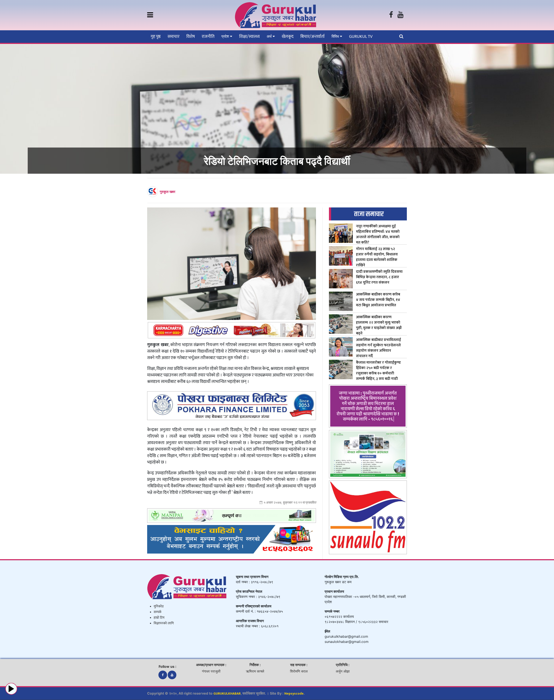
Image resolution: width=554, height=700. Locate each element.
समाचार (173, 36)
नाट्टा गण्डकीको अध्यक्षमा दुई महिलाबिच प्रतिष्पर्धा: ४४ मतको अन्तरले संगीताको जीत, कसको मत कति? (377, 234)
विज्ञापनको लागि (164, 623)
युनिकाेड (159, 606)
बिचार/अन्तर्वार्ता (312, 36)
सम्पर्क (157, 612)
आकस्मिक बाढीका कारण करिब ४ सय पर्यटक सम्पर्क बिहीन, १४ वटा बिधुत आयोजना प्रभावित (378, 299)
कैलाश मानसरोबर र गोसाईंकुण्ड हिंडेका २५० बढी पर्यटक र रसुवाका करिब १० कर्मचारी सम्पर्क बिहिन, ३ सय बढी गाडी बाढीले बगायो (378, 373)
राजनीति (208, 36)
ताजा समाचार (369, 214)
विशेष (190, 36)
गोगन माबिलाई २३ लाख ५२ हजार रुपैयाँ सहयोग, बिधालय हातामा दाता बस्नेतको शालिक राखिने (377, 257)
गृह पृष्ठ (156, 36)
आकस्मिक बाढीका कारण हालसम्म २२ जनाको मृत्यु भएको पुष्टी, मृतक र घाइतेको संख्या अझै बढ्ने (379, 325)
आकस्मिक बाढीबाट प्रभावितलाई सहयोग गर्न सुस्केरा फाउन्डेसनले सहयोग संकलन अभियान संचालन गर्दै (378, 348)
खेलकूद (287, 36)
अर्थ (270, 36)
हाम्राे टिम (159, 618)
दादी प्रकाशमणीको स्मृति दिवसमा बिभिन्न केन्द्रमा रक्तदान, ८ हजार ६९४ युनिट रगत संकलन (379, 277)
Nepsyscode (294, 694)
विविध (336, 36)
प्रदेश (225, 36)
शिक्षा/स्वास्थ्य (249, 36)
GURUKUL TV (360, 36)
